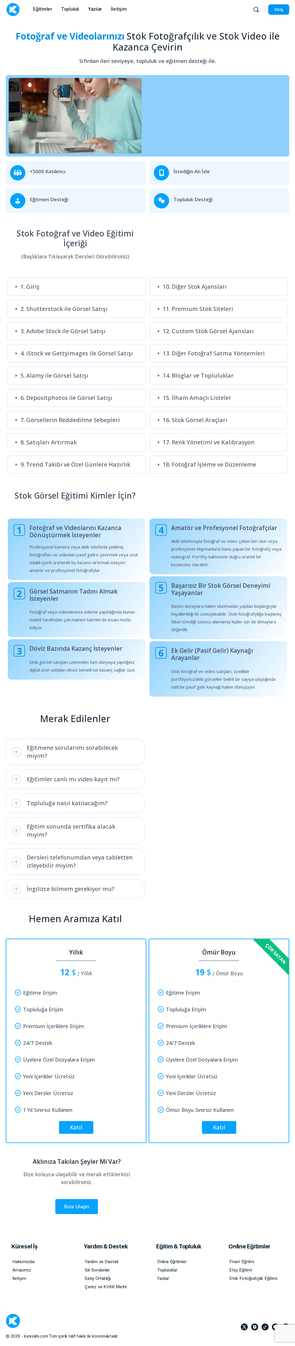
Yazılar (163, 1278)
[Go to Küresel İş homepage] (13, 9)
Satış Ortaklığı (98, 1278)
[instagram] (254, 1326)
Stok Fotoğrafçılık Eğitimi (253, 1278)
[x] (244, 1326)
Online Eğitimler (172, 1261)
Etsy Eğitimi (240, 1270)
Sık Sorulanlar (97, 1270)
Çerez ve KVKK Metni (106, 1286)
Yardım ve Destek (102, 1261)
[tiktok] (265, 1326)
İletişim (19, 1278)
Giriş (278, 9)
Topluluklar (167, 1270)
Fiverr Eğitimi (241, 1261)
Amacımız (21, 1270)
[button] (75, 286)
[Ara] (256, 9)
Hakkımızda (23, 1261)
